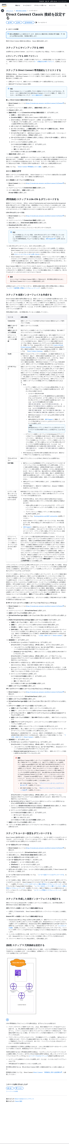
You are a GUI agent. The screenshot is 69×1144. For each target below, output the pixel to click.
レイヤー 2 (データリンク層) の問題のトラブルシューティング (42, 884)
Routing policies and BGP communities (46, 516)
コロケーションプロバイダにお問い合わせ (26, 254)
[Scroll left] (14, 5)
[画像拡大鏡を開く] (7, 1019)
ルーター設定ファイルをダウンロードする (51, 875)
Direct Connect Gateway (34, 351)
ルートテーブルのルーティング (38, 1056)
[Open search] (65, 5)
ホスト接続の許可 (37, 95)
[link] (33, 10)
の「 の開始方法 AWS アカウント (44, 61)
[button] (12, 29)
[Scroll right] (57, 5)
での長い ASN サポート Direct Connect (50, 635)
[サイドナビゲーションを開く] (2, 10)
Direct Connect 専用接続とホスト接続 (29, 167)
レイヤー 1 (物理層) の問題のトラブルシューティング (23, 288)
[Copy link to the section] (5, 47)
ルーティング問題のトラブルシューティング (47, 890)
